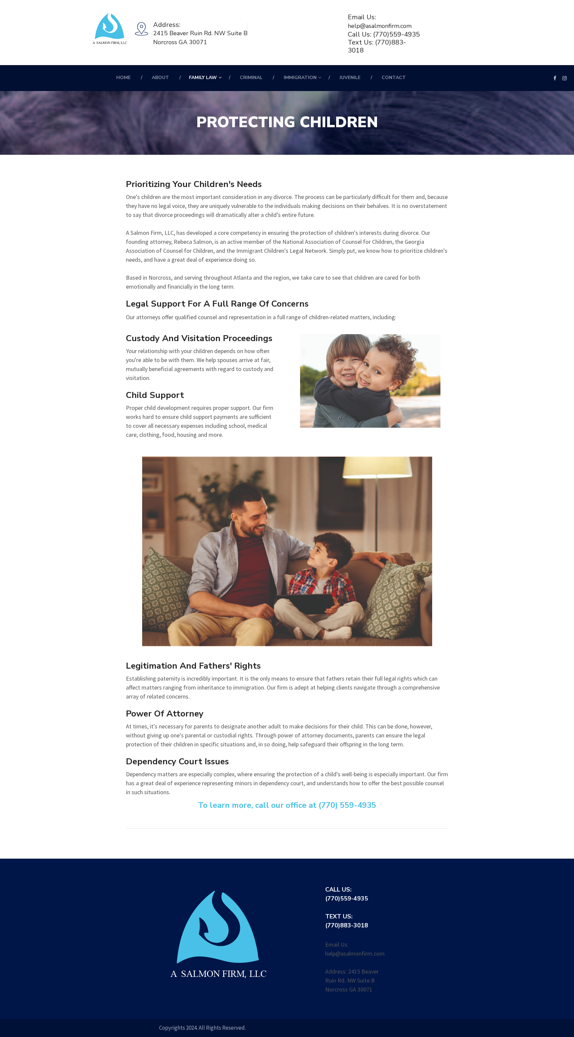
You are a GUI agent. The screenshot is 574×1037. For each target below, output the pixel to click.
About (160, 77)
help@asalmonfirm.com (380, 26)
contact (394, 77)
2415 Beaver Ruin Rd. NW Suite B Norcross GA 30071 (200, 37)
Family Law (203, 77)
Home (123, 77)
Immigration (300, 77)
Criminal (251, 77)
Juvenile (349, 77)
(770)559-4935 (396, 35)
